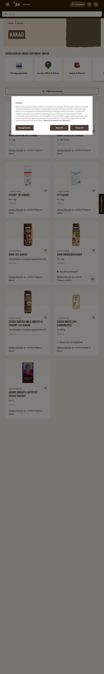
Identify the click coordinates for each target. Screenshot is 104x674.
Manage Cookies (25, 128)
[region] (52, 115)
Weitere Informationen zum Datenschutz (57, 120)
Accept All (79, 128)
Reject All (59, 128)
